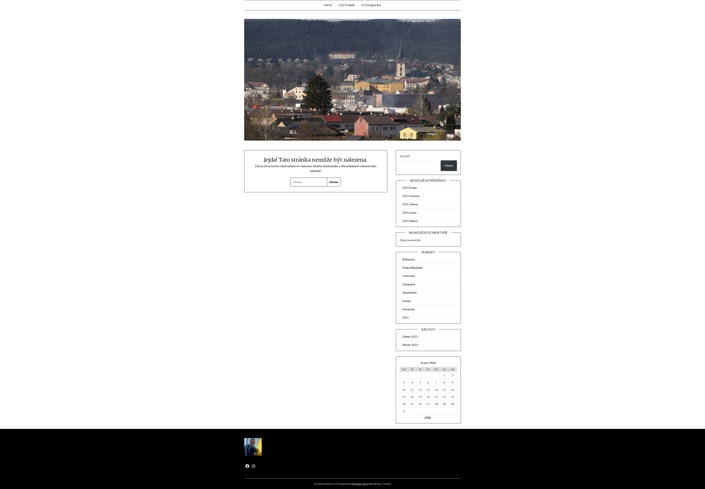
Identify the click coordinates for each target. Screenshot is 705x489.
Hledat (405, 156)
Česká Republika (412, 267)
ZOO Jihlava (410, 221)
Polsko (406, 301)
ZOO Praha (409, 187)
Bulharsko (408, 259)
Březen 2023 (410, 344)
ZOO (405, 317)
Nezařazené (409, 292)
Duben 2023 (410, 336)
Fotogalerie (371, 5)
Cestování (347, 5)
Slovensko (408, 309)
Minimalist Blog (359, 483)
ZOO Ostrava (410, 196)
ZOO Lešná (409, 212)
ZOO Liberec (410, 204)
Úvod (328, 5)
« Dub (427, 417)
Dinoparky (408, 284)
